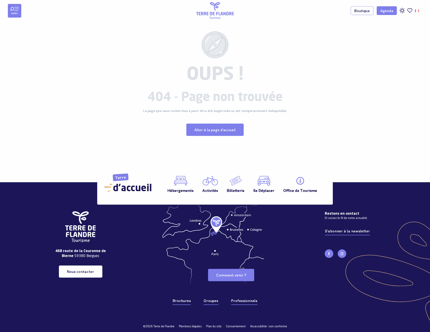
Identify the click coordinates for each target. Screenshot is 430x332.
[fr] (417, 10)
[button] (417, 10)
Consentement (236, 326)
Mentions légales (190, 326)
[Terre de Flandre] (215, 10)
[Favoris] (410, 10)
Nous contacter (80, 271)
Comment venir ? (231, 275)
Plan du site (213, 326)
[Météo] (402, 12)
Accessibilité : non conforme (268, 326)
